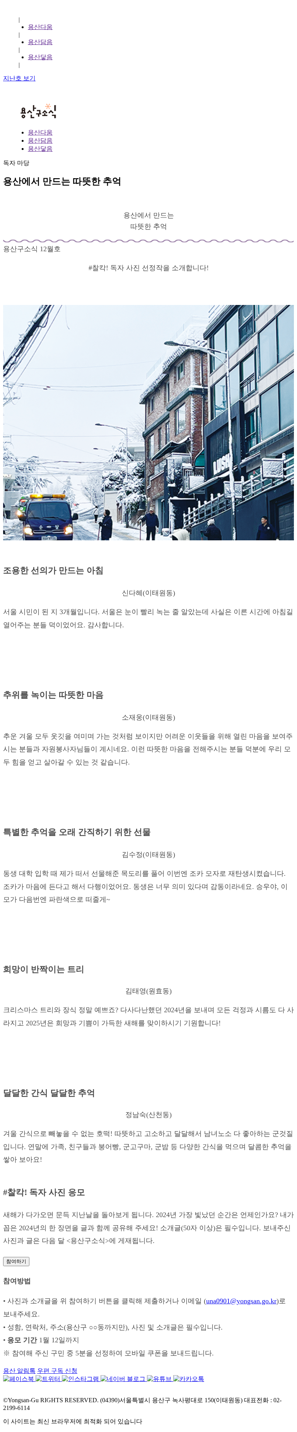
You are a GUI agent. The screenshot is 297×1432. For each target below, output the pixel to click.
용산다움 (40, 27)
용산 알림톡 (19, 1370)
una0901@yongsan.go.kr (241, 1301)
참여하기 (16, 1261)
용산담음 (40, 42)
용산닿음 (40, 57)
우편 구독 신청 (57, 1370)
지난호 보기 (19, 78)
